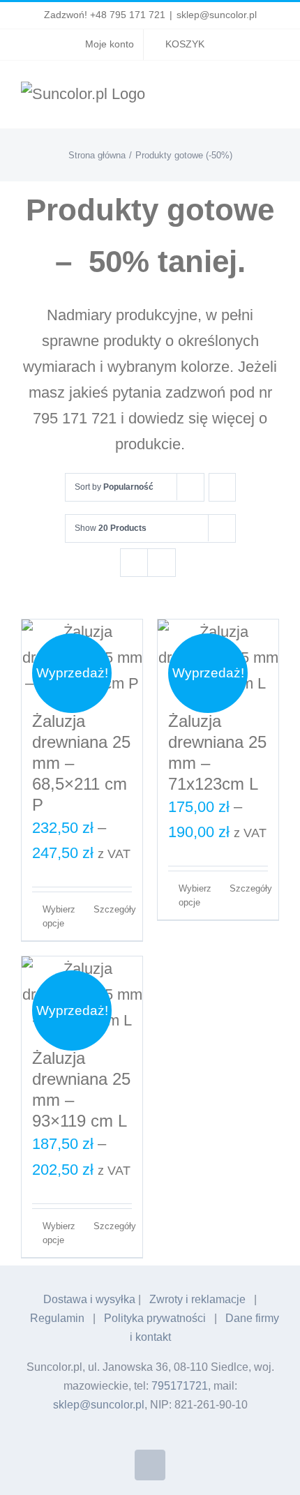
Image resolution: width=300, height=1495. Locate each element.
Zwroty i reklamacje (197, 1299)
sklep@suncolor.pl (217, 14)
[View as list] (161, 562)
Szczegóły (112, 909)
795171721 (179, 1386)
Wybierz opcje (59, 916)
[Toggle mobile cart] (248, 99)
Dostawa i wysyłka (89, 1299)
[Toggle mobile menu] (273, 99)
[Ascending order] (222, 487)
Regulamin (57, 1318)
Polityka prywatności (155, 1318)
